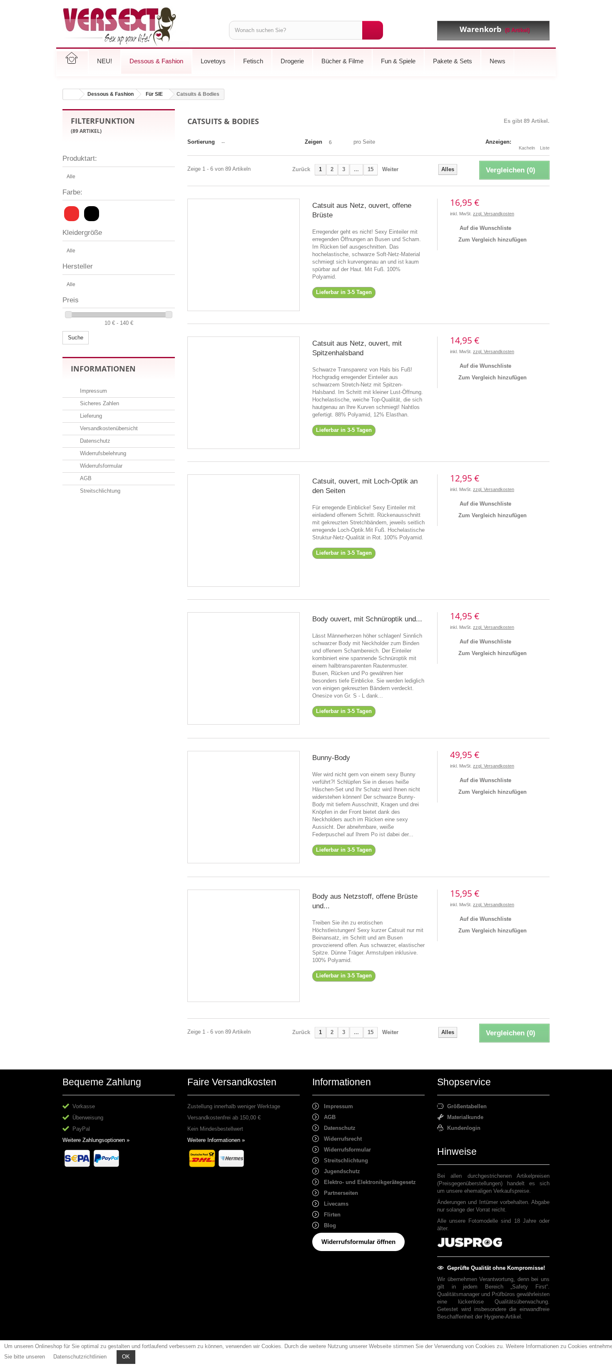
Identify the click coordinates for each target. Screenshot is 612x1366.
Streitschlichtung (99, 491)
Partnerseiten (338, 1193)
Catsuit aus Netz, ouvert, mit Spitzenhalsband (357, 348)
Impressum (92, 391)
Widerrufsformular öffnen (358, 1241)
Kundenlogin (462, 1128)
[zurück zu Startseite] (71, 94)
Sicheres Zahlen (98, 403)
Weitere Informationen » (216, 1140)
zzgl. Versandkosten (493, 213)
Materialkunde (463, 1117)
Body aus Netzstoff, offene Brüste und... (365, 901)
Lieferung (90, 416)
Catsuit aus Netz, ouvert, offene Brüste (361, 210)
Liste (545, 147)
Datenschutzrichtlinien (80, 1357)
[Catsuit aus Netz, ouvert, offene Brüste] (244, 255)
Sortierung (201, 142)
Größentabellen (465, 1106)
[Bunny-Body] (244, 807)
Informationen (103, 369)
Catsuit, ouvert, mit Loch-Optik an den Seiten (365, 486)
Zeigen (313, 142)
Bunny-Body (331, 758)
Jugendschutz (339, 1171)
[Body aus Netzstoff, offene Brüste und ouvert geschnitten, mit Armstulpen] (244, 946)
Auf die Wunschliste (484, 228)
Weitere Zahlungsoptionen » (95, 1140)
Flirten (330, 1214)
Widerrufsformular (100, 466)
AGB (85, 478)
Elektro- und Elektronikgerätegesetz (367, 1182)
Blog (327, 1225)
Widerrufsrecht (340, 1139)
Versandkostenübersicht (108, 428)
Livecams (333, 1204)
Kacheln (527, 147)
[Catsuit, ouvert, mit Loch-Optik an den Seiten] (244, 531)
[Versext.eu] (139, 26)
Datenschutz (94, 441)
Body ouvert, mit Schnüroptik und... (367, 619)
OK (126, 1357)
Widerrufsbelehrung (102, 453)
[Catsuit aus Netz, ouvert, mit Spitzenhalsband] (244, 393)
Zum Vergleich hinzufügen (492, 240)
